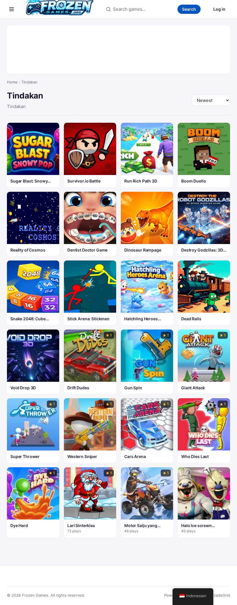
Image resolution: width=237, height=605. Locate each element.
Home (12, 82)
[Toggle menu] (11, 9)
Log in (219, 9)
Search (189, 9)
